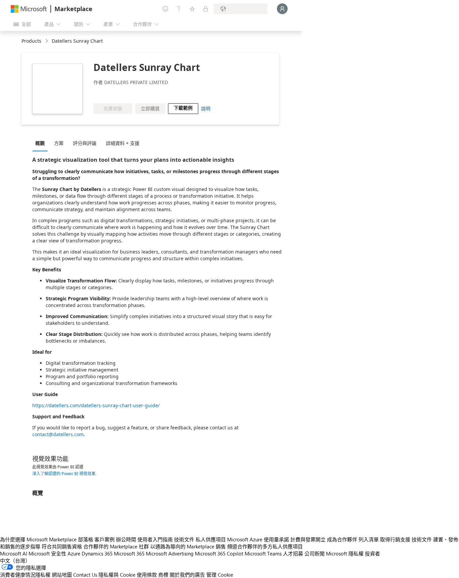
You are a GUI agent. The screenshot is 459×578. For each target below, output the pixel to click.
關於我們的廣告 (187, 574)
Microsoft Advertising (170, 553)
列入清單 (369, 539)
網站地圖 (62, 574)
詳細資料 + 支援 (122, 143)
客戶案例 (104, 539)
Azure (74, 553)
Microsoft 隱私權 (345, 553)
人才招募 (293, 553)
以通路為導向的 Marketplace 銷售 (188, 546)
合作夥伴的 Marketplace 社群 (116, 546)
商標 (163, 574)
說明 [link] (205, 108)
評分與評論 (84, 143)
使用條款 (147, 574)
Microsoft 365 (129, 553)
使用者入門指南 (155, 539)
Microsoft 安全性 (47, 553)
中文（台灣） (15, 560)
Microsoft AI (13, 553)
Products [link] (31, 41)
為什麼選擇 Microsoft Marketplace (38, 539)
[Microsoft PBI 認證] (138, 93)
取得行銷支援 (395, 539)
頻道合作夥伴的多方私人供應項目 (265, 546)
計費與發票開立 (308, 539)
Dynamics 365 (97, 553)
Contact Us (85, 574)
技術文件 (184, 539)
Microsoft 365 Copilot (219, 553)
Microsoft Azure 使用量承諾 (258, 539)
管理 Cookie (219, 574)
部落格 (85, 539)
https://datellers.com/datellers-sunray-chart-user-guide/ (96, 405)
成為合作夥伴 (342, 539)
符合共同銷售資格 (62, 546)
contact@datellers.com (58, 434)
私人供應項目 (211, 539)
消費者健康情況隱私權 (25, 574)
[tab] (41, 143)
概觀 (40, 143)
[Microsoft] (29, 9)
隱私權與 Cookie (116, 574)
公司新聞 (314, 553)
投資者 (372, 553)
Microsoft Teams (263, 553)
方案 (59, 143)
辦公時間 (126, 539)
